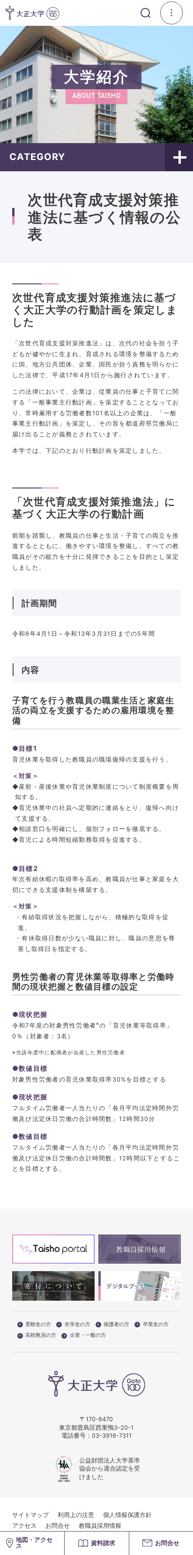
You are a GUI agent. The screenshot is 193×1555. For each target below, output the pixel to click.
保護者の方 (116, 1324)
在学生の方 (77, 1324)
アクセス (24, 1525)
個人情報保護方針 (127, 1514)
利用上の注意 (76, 1514)
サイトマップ (30, 1514)
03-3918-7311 (112, 1435)
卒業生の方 (156, 1324)
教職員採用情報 (100, 1525)
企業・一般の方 (88, 1335)
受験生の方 (38, 1324)
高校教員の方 (40, 1335)
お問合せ (57, 1525)
